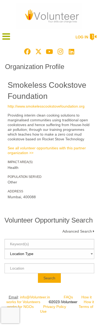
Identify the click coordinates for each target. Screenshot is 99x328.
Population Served (25, 177)
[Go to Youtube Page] (48, 52)
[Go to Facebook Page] (26, 52)
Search (49, 278)
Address (15, 191)
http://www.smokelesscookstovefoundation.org (46, 106)
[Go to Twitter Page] (37, 52)
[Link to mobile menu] (6, 39)
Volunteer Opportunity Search (48, 220)
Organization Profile (34, 67)
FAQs (68, 297)
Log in (82, 37)
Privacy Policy (54, 306)
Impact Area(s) (20, 162)
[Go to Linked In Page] (71, 52)
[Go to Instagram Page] (60, 52)
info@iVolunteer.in (35, 297)
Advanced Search (77, 231)
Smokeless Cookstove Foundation (47, 90)
